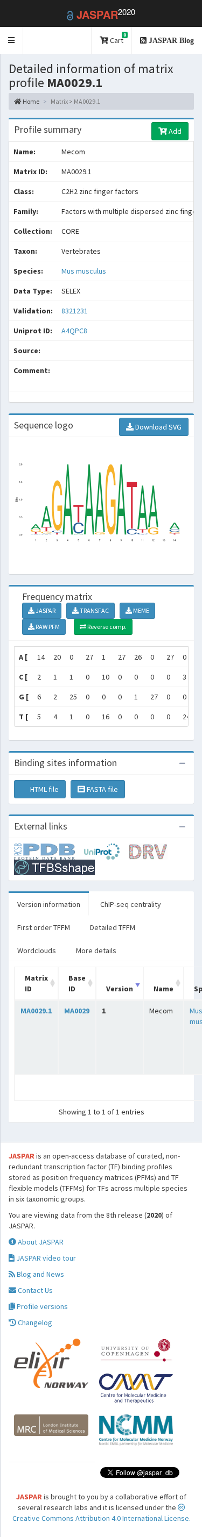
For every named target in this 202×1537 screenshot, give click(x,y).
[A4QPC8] (49, 850)
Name (163, 988)
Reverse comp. (106, 627)
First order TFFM (43, 927)
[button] (11, 40)
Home (30, 101)
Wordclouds (36, 950)
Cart (117, 38)
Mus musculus (83, 271)
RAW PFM (47, 627)
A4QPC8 (75, 330)
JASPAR (44, 610)
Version (119, 988)
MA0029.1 (36, 1011)
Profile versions (41, 1306)
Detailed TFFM (112, 927)
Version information (48, 904)
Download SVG (158, 427)
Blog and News (39, 1274)
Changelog (34, 1322)
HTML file (44, 789)
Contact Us (34, 1290)
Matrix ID (36, 983)
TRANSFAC (94, 610)
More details (96, 950)
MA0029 (76, 1011)
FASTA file (101, 789)
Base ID (77, 983)
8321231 (74, 311)
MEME (140, 610)
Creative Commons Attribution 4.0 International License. (101, 1518)
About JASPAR (40, 1242)
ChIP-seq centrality (130, 904)
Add (174, 131)
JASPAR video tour (45, 1258)
